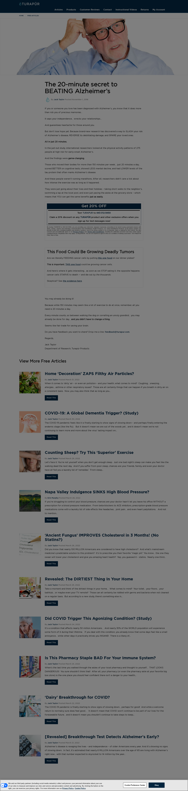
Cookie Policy (80, 788)
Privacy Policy (68, 788)
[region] (94, 785)
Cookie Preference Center (135, 785)
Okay (157, 785)
